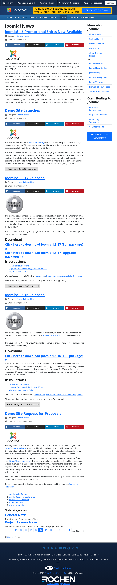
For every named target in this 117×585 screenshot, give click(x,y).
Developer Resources (93, 3)
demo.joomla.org (36, 142)
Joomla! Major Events (18, 494)
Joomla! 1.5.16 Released (25, 294)
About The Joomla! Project (97, 54)
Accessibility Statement (19, 559)
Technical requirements (19, 266)
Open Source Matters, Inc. (56, 573)
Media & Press (87, 17)
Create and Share (96, 43)
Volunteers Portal (96, 127)
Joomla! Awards (96, 63)
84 (31, 530)
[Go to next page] (65, 530)
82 (21, 530)
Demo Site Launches (22, 110)
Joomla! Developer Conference (22, 497)
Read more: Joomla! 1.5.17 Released (23, 286)
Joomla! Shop (95, 72)
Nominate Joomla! (16, 505)
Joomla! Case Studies (98, 68)
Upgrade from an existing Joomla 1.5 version (28, 268)
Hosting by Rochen (58, 583)
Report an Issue (101, 559)
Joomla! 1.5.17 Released (25, 177)
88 (51, 530)
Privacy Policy (36, 559)
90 (60, 530)
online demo (40, 276)
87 (46, 530)
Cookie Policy (50, 559)
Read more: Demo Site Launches (22, 169)
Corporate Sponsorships (95, 108)
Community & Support (69, 3)
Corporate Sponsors (98, 114)
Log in (58, 562)
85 (36, 530)
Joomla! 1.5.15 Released (19, 499)
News (63, 17)
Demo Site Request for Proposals (33, 413)
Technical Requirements (99, 91)
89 (56, 530)
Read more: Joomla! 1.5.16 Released (23, 404)
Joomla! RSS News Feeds (99, 87)
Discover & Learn (47, 3)
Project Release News (26, 182)
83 (26, 530)
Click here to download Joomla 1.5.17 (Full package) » (44, 246)
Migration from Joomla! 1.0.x (21, 271)
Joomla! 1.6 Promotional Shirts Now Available (43, 31)
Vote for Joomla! (16, 502)
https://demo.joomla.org (15, 448)
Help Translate (86, 559)
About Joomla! (21, 17)
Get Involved (94, 48)
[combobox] (110, 3)
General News (23, 36)
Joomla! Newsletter (97, 82)
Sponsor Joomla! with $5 (67, 559)
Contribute (73, 17)
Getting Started (96, 39)
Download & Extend (26, 3)
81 (16, 530)
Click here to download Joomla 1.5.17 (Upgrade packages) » (40, 254)
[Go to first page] (7, 530)
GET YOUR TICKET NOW (96, 10)
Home (9, 17)
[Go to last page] (69, 530)
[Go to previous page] (12, 530)
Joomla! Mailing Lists (98, 77)
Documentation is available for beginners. (64, 276)
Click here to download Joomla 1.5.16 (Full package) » (44, 358)
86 (41, 530)
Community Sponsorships (95, 120)
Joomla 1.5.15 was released (54, 335)
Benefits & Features (38, 17)
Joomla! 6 (54, 17)
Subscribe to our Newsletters (99, 136)
